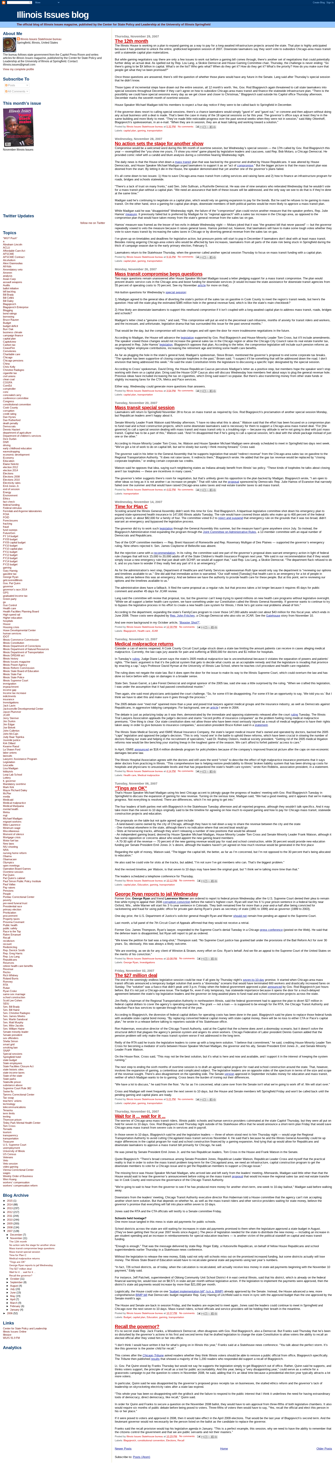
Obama (7, 856)
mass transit (183, 162)
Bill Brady (8, 294)
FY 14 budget (10, 536)
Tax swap (8, 1097)
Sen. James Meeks (14, 1016)
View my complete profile (18, 69)
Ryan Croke (10, 991)
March (14, 1302)
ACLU (6, 247)
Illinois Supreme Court (15, 680)
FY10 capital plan (13, 548)
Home (224, 1448)
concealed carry (12, 395)
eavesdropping (11, 451)
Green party (10, 598)
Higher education (12, 617)
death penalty (10, 423)
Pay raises (9, 887)
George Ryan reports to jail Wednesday (156, 894)
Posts (11, 85)
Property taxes (11, 918)
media (6, 796)
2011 (10, 1215)
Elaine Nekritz (11, 464)
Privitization (9, 912)
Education (142, 884)
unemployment (11, 1147)
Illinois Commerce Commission (21, 639)
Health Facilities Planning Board (21, 611)
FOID (6, 517)
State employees (12, 1063)
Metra (6, 812)
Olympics (8, 862)
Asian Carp (9, 278)
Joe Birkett (9, 727)
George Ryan (131, 962)
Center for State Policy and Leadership (25, 1328)
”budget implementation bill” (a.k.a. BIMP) (196, 1291)
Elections (171, 1440)
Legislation (9, 762)
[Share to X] (208, 127)
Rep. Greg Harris (13, 953)
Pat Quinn (8, 874)
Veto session (10, 1163)
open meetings (11, 865)
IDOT (6, 636)
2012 (10, 1212)
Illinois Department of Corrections (22, 645)
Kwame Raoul (11, 746)
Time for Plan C (131, 506)
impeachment (10, 686)
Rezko (6, 972)
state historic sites (13, 1069)
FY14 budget (10, 561)
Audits (6, 285)
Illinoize (7, 1334)
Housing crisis (11, 627)
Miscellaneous (11, 831)
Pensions (8, 890)
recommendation (164, 553)
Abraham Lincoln (12, 244)
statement (261, 725)
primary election (12, 909)
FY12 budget (10, 554)
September (16, 1282)
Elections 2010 (11, 479)
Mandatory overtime (14, 783)
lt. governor (9, 780)
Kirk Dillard (9, 743)
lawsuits (7, 755)
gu (4, 602)
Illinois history (10, 658)
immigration (9, 683)
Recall (180, 1440)
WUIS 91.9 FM (11, 1337)
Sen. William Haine (13, 1028)
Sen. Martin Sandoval (15, 1019)
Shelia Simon (10, 1041)
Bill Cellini (8, 297)
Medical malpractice (149, 775)
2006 (10, 1313)
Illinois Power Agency (15, 664)
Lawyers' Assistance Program (20, 758)
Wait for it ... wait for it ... (140, 1116)
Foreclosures (10, 520)
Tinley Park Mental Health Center (21, 1122)
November (16, 1238)
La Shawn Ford (11, 749)
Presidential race (12, 906)
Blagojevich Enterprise (15, 307)
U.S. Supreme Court (14, 1144)
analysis (7, 275)
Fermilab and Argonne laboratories (22, 511)
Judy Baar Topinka (13, 736)
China (6, 363)
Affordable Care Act (14, 250)
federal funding (11, 504)
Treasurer (8, 1141)
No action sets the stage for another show (159, 143)
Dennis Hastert (11, 429)
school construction (14, 997)
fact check (9, 501)
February (15, 1306)
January (15, 1309)
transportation (154, 130)
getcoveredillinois (13, 580)
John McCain (10, 733)
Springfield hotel (12, 1056)
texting (6, 1116)
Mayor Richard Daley (15, 790)
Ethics (6, 498)
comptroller (9, 388)
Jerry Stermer (11, 718)
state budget (10, 1060)
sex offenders (10, 1038)
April (13, 1299)
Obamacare (10, 859)
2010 (10, 1219)
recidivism (9, 940)
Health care (143, 631)
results (155, 1359)
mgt (5, 815)
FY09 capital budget (14, 542)
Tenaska (8, 1110)
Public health (10, 925)
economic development (16, 454)
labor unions (10, 752)
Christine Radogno (13, 369)
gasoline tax (10, 573)
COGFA (7, 382)
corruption (8, 410)
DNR (6, 442)
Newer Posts (123, 1448)
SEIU (6, 1003)
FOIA (6, 514)
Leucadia (8, 765)
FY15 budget (10, 564)
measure (131, 214)
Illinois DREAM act (13, 655)
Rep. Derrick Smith (14, 950)
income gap (9, 689)
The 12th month (131, 41)
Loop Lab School (12, 774)
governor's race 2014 (15, 589)
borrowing (8, 316)
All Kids (7, 266)
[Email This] (201, 127)
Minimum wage (11, 827)
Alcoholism (9, 260)
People (7, 893)
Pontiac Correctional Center (18, 896)
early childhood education (17, 448)
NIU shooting (10, 846)
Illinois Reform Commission (18, 667)
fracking (7, 523)
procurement (10, 915)
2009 (10, 1223)
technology (9, 1103)
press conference (271, 929)
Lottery (7, 777)
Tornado (7, 1129)
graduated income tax (15, 595)
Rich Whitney (10, 975)
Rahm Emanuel (12, 934)
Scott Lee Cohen (12, 1000)
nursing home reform (15, 853)
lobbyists (8, 771)
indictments (9, 696)
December (16, 1234)
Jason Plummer (12, 711)
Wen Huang (9, 1179)
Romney (8, 981)
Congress (8, 401)
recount (7, 943)
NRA (6, 849)
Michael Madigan (12, 818)
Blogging (8, 310)
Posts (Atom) (141, 1457)
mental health (10, 809)
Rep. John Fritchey (182, 615)
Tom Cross (9, 1125)
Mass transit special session (144, 407)
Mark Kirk (8, 787)
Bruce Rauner (11, 319)
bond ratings (10, 313)
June (13, 1292)
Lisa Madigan (10, 768)
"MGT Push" (10, 238)
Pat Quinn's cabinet (14, 878)
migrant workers (12, 821)
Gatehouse (273, 615)
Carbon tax (9, 344)
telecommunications (14, 1107)
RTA (5, 984)
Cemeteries (9, 351)
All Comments (16, 91)
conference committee (15, 398)
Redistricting (10, 947)
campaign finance (13, 335)
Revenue (8, 969)
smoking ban (10, 1047)
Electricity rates (12, 482)
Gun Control (10, 605)
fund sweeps (10, 529)
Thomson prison (12, 1119)
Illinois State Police (13, 677)
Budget (127, 1317)
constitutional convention (151, 1440)
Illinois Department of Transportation (23, 652)
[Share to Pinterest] (214, 127)
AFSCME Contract (13, 256)
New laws (8, 843)
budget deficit (10, 325)
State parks (9, 1078)
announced (142, 749)
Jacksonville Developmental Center (23, 708)
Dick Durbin (9, 438)
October (15, 1278)
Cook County (10, 407)
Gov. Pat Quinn (11, 583)
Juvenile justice (11, 740)
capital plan (130, 130)
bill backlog (9, 291)
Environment (10, 495)
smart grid (8, 1044)
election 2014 (10, 470)
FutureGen (9, 533)
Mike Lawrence (11, 824)
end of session (11, 489)
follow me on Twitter (92, 222)
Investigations (147, 962)
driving (6, 445)
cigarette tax (10, 373)
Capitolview (9, 341)
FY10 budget (10, 545)
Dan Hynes (9, 416)
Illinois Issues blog (53, 15)
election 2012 (10, 467)
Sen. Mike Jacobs (13, 1025)
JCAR (155, 631)
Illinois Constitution (13, 642)
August (14, 1285)
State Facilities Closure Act (18, 1066)
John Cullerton (11, 730)
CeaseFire (9, 347)
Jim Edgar (9, 724)
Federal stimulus (12, 507)
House (6, 624)
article (202, 285)
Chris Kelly (9, 366)
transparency (10, 1135)
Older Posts (324, 1448)
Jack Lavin (9, 705)
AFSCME (8, 253)
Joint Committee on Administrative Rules (229, 532)
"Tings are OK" (131, 788)
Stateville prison (12, 1082)
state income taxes (14, 1072)
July (13, 1289)
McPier (7, 793)
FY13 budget (10, 558)
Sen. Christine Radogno (16, 1012)
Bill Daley (8, 300)
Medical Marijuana (13, 805)
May (13, 1296)
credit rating (9, 413)
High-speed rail (11, 614)
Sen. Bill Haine (11, 1009)
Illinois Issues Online (14, 1331)
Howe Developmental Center (19, 630)
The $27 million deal (136, 975)
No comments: (186, 126)
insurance (8, 699)
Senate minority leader (15, 1031)
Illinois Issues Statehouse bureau (40, 39)
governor (8, 586)
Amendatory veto (13, 269)
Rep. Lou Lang (11, 956)
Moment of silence (13, 834)
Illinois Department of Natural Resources (26, 649)
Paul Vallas (9, 884)
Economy (8, 457)
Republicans (10, 959)
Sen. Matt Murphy (13, 1022)
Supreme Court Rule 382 (17, 1088)
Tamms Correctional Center (18, 1094)
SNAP (6, 1050)
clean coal (8, 379)
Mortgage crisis (12, 837)
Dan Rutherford (11, 420)
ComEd (7, 385)
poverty (7, 900)
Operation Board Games (17, 868)
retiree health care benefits (18, 965)
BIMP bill (141, 1295)
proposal (233, 481)
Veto (5, 1160)
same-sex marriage (14, 994)
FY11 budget (10, 551)
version (229, 1074)
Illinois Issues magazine (16, 661)
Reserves (8, 962)
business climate (12, 332)
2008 (10, 1227)
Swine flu (8, 1091)
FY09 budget (10, 539)
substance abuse (13, 1085)
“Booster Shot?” (189, 622)
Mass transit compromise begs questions (158, 274)
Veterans (8, 1157)
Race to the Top (12, 931)
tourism (7, 1132)
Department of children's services (22, 435)
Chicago (7, 357)
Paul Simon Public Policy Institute (22, 881)
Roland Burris (10, 978)
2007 (10, 1231)
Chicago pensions (13, 360)
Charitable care (11, 354)
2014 (10, 1204)
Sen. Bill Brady (11, 1006)
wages (6, 1172)
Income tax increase (14, 693)
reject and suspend (230, 518)
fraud (6, 526)
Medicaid (8, 799)
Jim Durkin (9, 721)
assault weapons (12, 282)
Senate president (12, 1034)
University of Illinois (14, 1151)
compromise (245, 165)
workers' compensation (16, 1182)
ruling (135, 659)
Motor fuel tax (10, 840)
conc (6, 391)
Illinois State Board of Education (21, 671)
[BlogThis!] (204, 127)
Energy (7, 492)
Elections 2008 (11, 476)
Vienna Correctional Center (18, 1169)
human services (12, 633)
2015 (10, 1200)
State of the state (12, 1075)
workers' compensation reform (20, 1185)
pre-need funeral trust (15, 903)
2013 (10, 1208)
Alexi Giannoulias (13, 263)
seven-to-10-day (253, 980)
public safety (10, 928)
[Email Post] (197, 126)
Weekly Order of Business (18, 1176)
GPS (6, 592)
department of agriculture (17, 432)
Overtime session (13, 871)
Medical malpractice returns (144, 644)
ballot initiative (11, 288)
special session (176, 292)
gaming (141, 130)
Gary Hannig (10, 570)
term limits (9, 1113)
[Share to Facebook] (211, 127)
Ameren (7, 272)
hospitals (8, 620)
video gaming (10, 1166)
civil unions (9, 376)
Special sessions (12, 1053)
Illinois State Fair (12, 674)
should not (240, 916)
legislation (187, 337)
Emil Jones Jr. (11, 485)
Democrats (9, 426)
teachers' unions (12, 1100)
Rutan (6, 987)
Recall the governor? (137, 1326)
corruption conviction (176, 902)
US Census (9, 1154)
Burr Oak (8, 329)
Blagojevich (130, 631)
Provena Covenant (13, 922)
